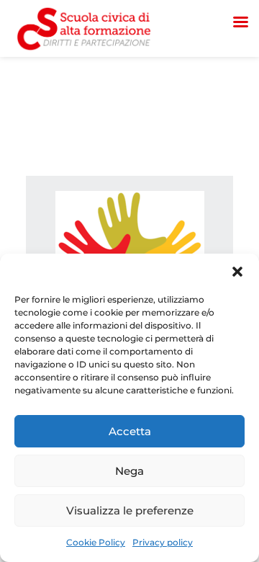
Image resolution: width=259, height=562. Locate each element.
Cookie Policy (95, 542)
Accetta (130, 431)
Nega (129, 471)
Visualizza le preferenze (130, 510)
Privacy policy (162, 542)
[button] (237, 271)
